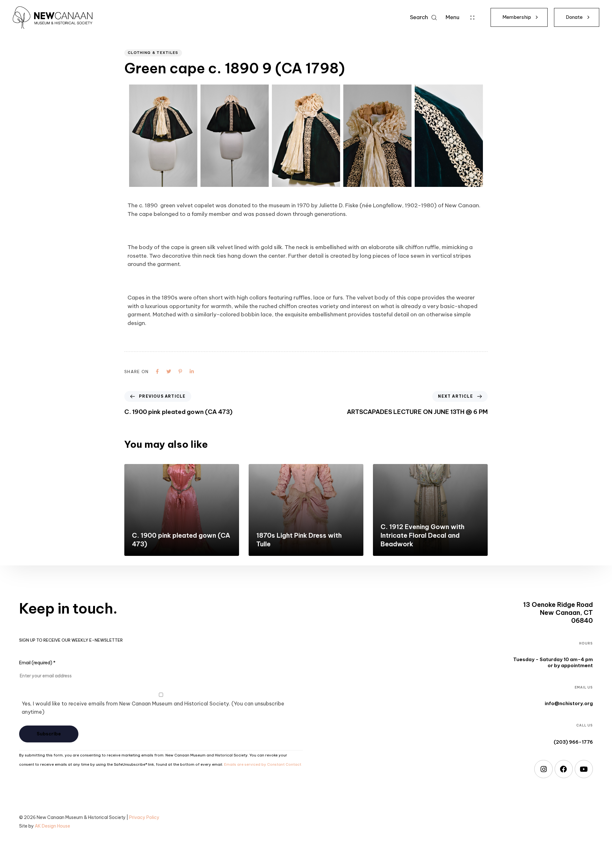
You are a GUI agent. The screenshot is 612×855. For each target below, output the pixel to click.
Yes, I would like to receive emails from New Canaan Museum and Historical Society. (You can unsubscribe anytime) (153, 707)
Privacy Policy (144, 817)
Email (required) (37, 663)
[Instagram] (543, 769)
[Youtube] (584, 769)
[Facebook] (564, 769)
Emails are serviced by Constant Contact (262, 764)
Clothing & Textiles (153, 52)
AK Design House (52, 826)
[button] (423, 17)
